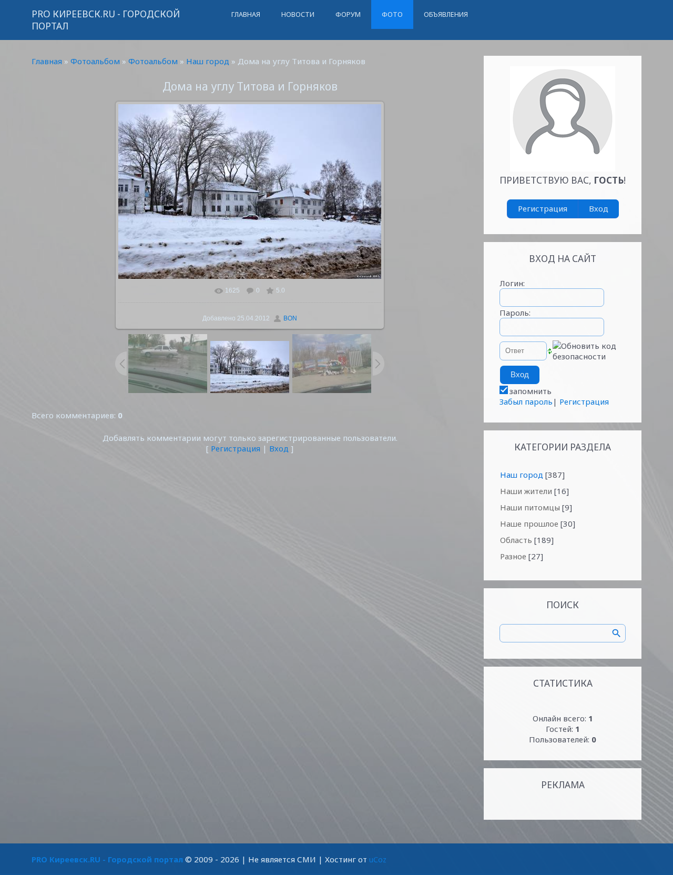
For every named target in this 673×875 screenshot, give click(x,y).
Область (516, 540)
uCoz (377, 859)
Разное (513, 556)
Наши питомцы (530, 507)
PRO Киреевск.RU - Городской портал (106, 20)
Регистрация (235, 448)
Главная (47, 61)
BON (290, 318)
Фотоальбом (95, 61)
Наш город (207, 61)
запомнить (530, 391)
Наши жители (526, 491)
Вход (279, 448)
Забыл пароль (526, 401)
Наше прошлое (529, 523)
